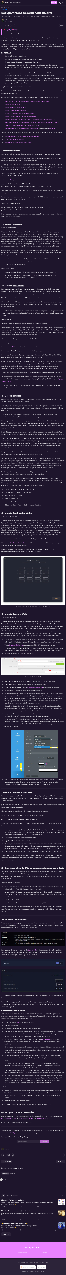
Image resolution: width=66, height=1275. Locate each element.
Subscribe (54, 3)
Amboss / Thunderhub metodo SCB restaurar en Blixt (21, 125)
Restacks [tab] (12, 1173)
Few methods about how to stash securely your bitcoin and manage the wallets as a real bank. (27, 1214)
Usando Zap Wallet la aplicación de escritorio (19, 113)
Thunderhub (32, 950)
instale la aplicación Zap (18, 543)
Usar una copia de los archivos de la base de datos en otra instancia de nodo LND (30, 119)
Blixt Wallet (18, 285)
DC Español (5, 7)
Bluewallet (18, 224)
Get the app (41, 1267)
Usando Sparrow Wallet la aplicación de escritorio (20, 116)
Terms (36, 1263)
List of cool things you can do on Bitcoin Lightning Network (19, 1226)
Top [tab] (3, 1195)
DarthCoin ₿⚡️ (9, 19)
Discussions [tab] (14, 1195)
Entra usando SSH (7, 180)
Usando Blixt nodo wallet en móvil (15, 107)
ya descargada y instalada (35, 688)
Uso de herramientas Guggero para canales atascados (21, 129)
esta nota (52, 129)
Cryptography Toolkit (16, 645)
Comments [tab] (5, 1173)
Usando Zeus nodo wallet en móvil (15, 110)
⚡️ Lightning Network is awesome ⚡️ (14, 1223)
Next (59, 1161)
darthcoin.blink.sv (42, 1118)
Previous (8, 1161)
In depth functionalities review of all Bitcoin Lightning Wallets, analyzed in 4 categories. (27, 1202)
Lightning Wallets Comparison (12, 1200)
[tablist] (8, 1173)
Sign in (61, 3)
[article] (33, 1203)
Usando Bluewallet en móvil (13, 104)
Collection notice (43, 1263)
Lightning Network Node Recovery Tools (17, 142)
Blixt (17, 1022)
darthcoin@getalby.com (8, 1118)
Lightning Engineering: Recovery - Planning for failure (21, 136)
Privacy (31, 1263)
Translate (5, 9)
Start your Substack (28, 1267)
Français (15, 30)
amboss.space (46, 1039)
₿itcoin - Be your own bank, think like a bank (17, 1211)
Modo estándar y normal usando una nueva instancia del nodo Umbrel (26, 101)
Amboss (14, 923)
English (8, 30)
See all (5, 1234)
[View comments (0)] (9, 25)
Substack (24, 1271)
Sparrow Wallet (20, 614)
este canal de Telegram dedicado (13, 1133)
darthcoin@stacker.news (26, 1118)
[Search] (63, 1195)
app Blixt (12, 347)
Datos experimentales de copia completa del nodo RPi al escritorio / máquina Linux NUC (33, 122)
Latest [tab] (8, 1195)
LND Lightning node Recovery (14, 139)
